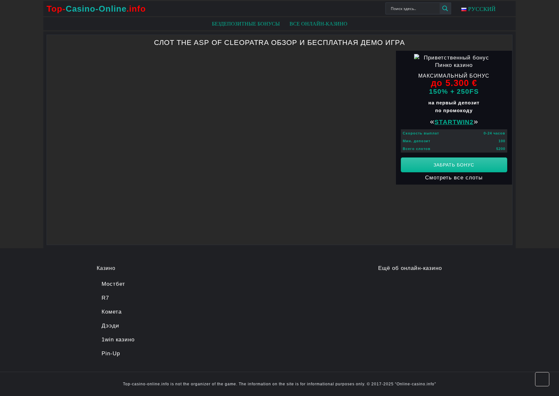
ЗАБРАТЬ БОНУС (453, 164)
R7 (105, 298)
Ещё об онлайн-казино (410, 268)
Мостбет (113, 284)
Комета (112, 312)
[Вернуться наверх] (542, 379)
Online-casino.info (415, 384)
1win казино (118, 340)
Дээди (110, 326)
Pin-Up (111, 353)
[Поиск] (445, 8)
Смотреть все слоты (454, 178)
